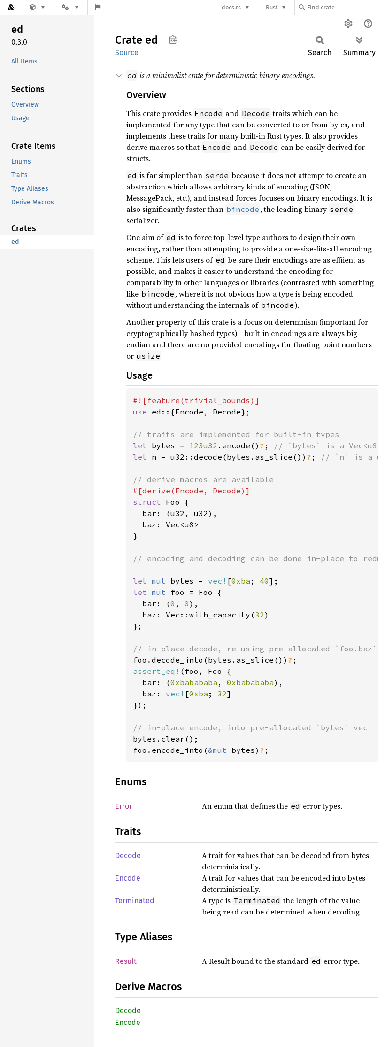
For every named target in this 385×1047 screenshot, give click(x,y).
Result (126, 961)
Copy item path (173, 39)
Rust (272, 7)
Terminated (134, 900)
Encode (127, 878)
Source (127, 52)
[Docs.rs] (11, 7)
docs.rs (231, 7)
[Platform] (70, 7)
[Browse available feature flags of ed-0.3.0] (98, 7)
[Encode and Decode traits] (38, 7)
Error (123, 806)
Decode (128, 855)
